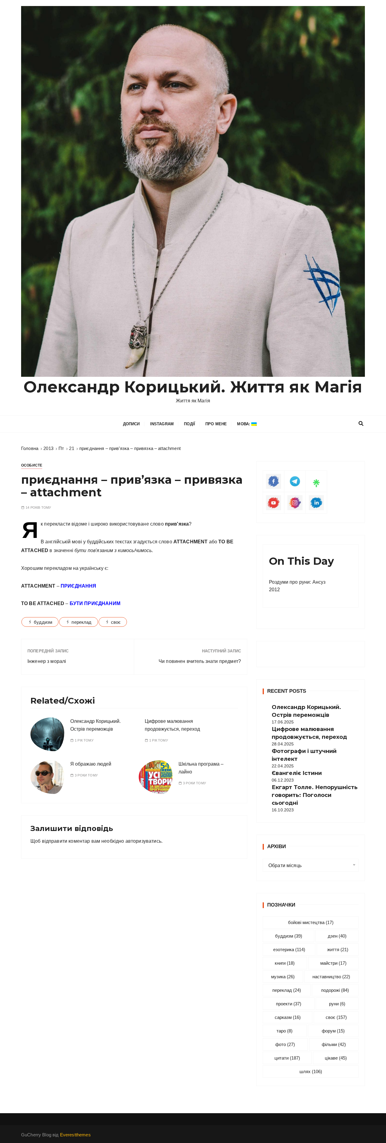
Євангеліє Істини (297, 773)
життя (337, 949)
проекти (288, 1003)
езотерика (289, 949)
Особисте (31, 465)
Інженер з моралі (46, 661)
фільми (334, 1044)
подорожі (335, 990)
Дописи (131, 424)
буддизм (43, 622)
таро (285, 1030)
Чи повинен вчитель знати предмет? (200, 661)
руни (337, 1003)
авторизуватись (143, 841)
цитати (287, 1057)
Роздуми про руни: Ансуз (297, 582)
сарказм (288, 1017)
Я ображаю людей (90, 764)
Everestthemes (75, 1134)
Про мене (216, 424)
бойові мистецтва (311, 922)
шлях (310, 1071)
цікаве (336, 1057)
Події (189, 424)
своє (116, 622)
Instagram (162, 424)
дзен (337, 935)
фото (285, 1044)
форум (333, 1030)
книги (285, 963)
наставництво (331, 976)
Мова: (244, 424)
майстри (333, 963)
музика (283, 976)
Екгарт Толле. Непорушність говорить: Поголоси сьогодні (315, 795)
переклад (81, 622)
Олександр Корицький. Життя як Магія (193, 386)
